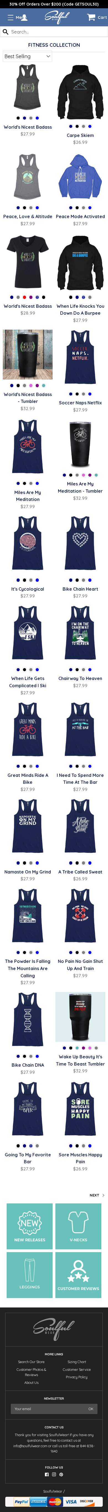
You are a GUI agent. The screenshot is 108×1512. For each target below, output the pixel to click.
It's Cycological (27, 589)
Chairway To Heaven (80, 678)
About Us (31, 1383)
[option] (54, 4)
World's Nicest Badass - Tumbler (28, 398)
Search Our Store (31, 1362)
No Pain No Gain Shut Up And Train (80, 964)
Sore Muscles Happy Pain (80, 1158)
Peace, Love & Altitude (27, 216)
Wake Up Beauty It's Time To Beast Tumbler (80, 1060)
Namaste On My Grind (27, 872)
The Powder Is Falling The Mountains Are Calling (27, 968)
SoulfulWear (52, 1491)
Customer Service (77, 1370)
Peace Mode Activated (80, 216)
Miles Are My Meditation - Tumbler (80, 487)
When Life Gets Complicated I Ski (27, 682)
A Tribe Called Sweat (80, 872)
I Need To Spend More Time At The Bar (80, 778)
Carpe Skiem (80, 135)
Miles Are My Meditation (27, 496)
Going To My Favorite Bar (28, 1158)
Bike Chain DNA (28, 1065)
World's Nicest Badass (28, 127)
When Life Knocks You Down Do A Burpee (80, 309)
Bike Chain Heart (80, 589)
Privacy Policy (77, 1377)
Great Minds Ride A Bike (27, 778)
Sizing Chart (77, 1362)
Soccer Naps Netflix (80, 402)
